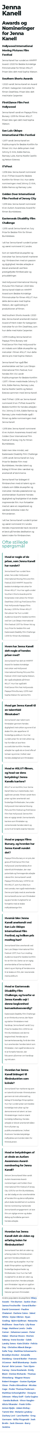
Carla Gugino (31, 1397)
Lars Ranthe (23, 1416)
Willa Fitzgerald (21, 1419)
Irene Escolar (17, 1340)
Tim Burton (16, 1302)
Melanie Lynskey (23, 1412)
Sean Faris (19, 1324)
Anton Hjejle (8, 1408)
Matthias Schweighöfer (14, 1393)
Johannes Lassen (19, 1332)
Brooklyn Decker (10, 1355)
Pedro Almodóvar (18, 1385)
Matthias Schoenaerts (25, 1351)
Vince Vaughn (27, 1400)
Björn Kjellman (18, 1321)
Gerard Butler (29, 1305)
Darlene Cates (20, 1313)
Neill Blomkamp (21, 1362)
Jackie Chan (30, 1302)
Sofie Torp (7, 1351)
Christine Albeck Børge (19, 1347)
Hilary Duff (17, 1397)
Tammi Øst (8, 1412)
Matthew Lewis (17, 1328)
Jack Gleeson (16, 1423)
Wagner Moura (22, 1378)
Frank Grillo (25, 1404)
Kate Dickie (23, 1343)
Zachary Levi (8, 1416)
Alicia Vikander (10, 1404)
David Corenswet (11, 1309)
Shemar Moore (17, 1336)
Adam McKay (23, 1408)
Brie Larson (16, 1366)
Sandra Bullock (10, 1400)
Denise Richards (17, 1374)
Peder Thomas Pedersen (21, 1389)
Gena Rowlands (19, 1370)
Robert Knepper (10, 1381)
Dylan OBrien (17, 1317)
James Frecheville (11, 1305)
